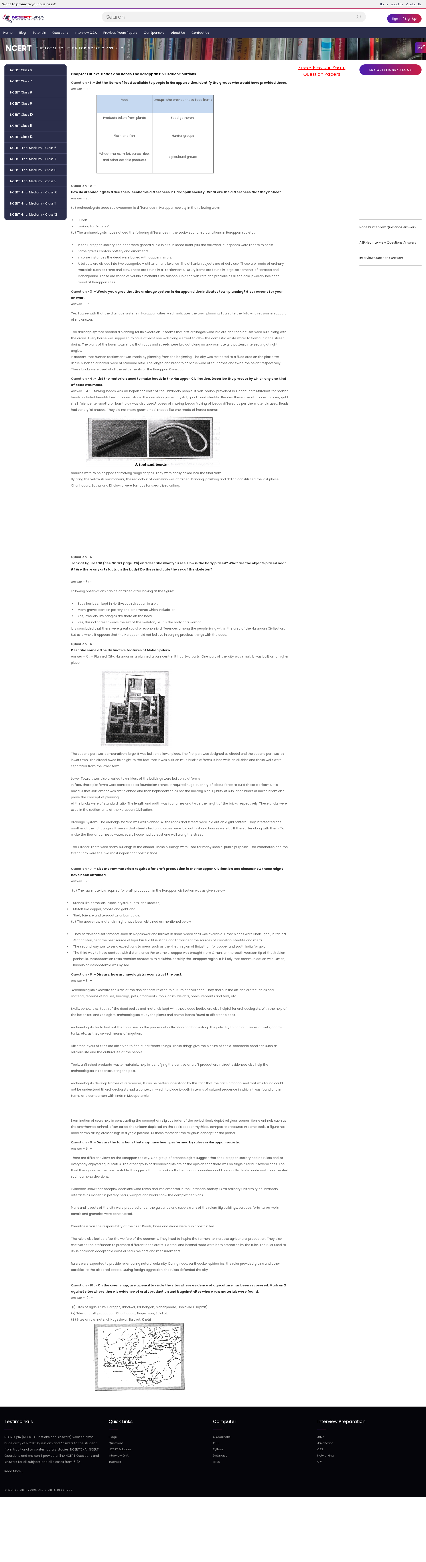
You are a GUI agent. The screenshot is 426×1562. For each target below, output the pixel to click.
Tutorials (39, 32)
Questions (60, 32)
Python (218, 1449)
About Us (397, 4)
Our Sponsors (154, 32)
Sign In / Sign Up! (404, 18)
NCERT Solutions (120, 1449)
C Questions (222, 1437)
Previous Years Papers (120, 32)
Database (220, 1455)
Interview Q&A (86, 32)
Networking (325, 1455)
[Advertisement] (35, 288)
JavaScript (325, 1443)
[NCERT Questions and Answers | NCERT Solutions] (23, 18)
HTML (216, 1462)
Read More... (13, 1471)
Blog (22, 32)
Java (320, 1437)
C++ (216, 1443)
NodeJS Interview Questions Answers (387, 227)
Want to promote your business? (29, 4)
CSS (320, 1449)
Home (384, 4)
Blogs (113, 1437)
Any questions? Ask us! (391, 70)
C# (319, 1462)
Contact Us (414, 4)
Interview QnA (119, 1455)
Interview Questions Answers (381, 258)
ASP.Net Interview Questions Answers (387, 242)
